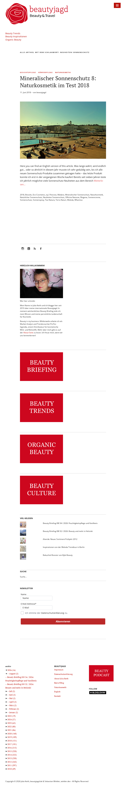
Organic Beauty (13, 39)
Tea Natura (50, 200)
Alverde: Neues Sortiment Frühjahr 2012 (60, 539)
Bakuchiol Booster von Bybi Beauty (58, 555)
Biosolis (28, 194)
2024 (11, 719)
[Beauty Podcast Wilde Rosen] (101, 681)
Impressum (58, 670)
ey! (47, 194)
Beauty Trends (12, 33)
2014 (12, 754)
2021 (11, 730)
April (12, 701)
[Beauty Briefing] (41, 381)
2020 (12, 733)
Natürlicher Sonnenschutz (31, 197)
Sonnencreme (94, 197)
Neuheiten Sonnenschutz (53, 197)
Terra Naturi (61, 200)
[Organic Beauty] (41, 463)
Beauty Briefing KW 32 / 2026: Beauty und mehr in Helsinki (68, 531)
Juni (12, 694)
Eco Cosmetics (39, 194)
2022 (11, 726)
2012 (12, 761)
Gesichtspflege (28, 72)
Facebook (40, 250)
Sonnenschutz (26, 200)
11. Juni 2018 (25, 92)
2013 (12, 758)
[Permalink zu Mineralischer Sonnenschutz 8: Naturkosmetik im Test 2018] (63, 158)
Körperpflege (45, 72)
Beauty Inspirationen (16, 36)
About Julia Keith (61, 678)
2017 (12, 744)
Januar (13, 712)
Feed (34, 250)
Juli (12, 691)
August (13, 673)
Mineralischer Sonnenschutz (77, 194)
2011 (12, 765)
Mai (12, 698)
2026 (11, 670)
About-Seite (28, 332)
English (57, 691)
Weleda (70, 200)
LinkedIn (28, 250)
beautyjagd (41, 92)
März (12, 705)
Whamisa (79, 200)
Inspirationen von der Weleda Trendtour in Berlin (64, 547)
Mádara (60, 194)
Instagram (22, 250)
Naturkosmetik (63, 72)
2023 (11, 723)
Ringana (83, 197)
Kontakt (57, 696)
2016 (12, 747)
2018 (22, 194)
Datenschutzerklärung (52, 612)
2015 (12, 751)
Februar (14, 708)
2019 (12, 737)
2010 (11, 768)
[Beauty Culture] (41, 504)
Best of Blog (59, 683)
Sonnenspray (38, 200)
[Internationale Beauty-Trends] (41, 422)
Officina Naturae (72, 197)
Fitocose (53, 194)
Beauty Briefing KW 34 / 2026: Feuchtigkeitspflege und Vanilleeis (70, 523)
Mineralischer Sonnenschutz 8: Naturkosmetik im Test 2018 (58, 82)
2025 (11, 716)
